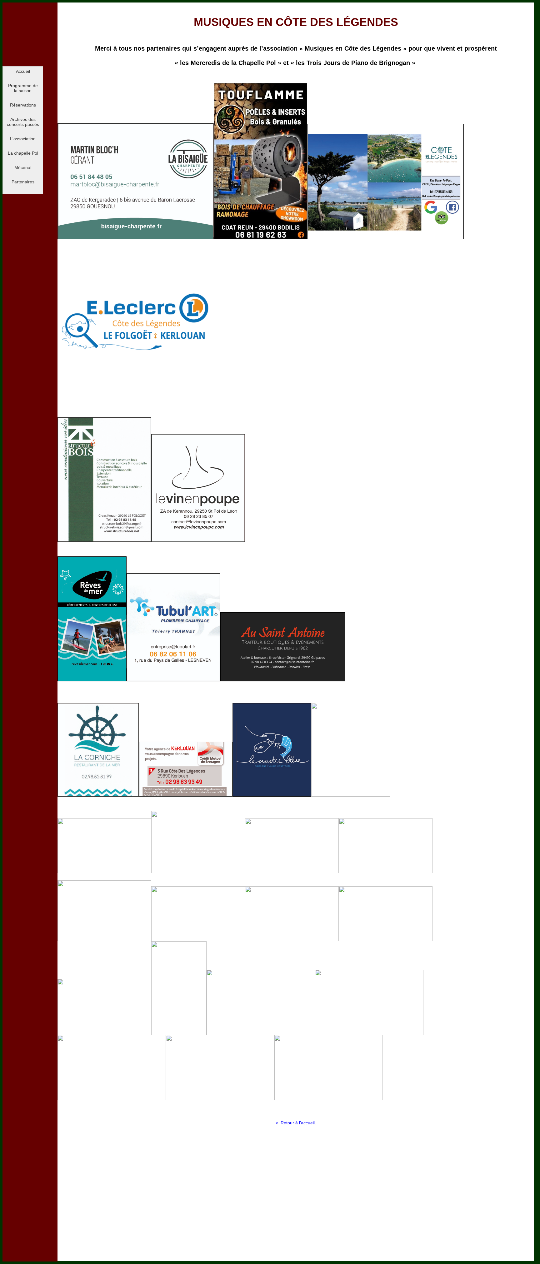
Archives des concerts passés (23, 122)
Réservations (23, 104)
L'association (23, 138)
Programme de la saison (23, 88)
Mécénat (23, 167)
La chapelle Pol (23, 153)
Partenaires (23, 181)
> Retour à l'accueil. (296, 1122)
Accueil (23, 71)
